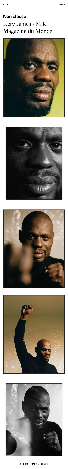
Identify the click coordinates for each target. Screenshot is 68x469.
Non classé (14, 16)
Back (5, 5)
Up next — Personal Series (34, 464)
